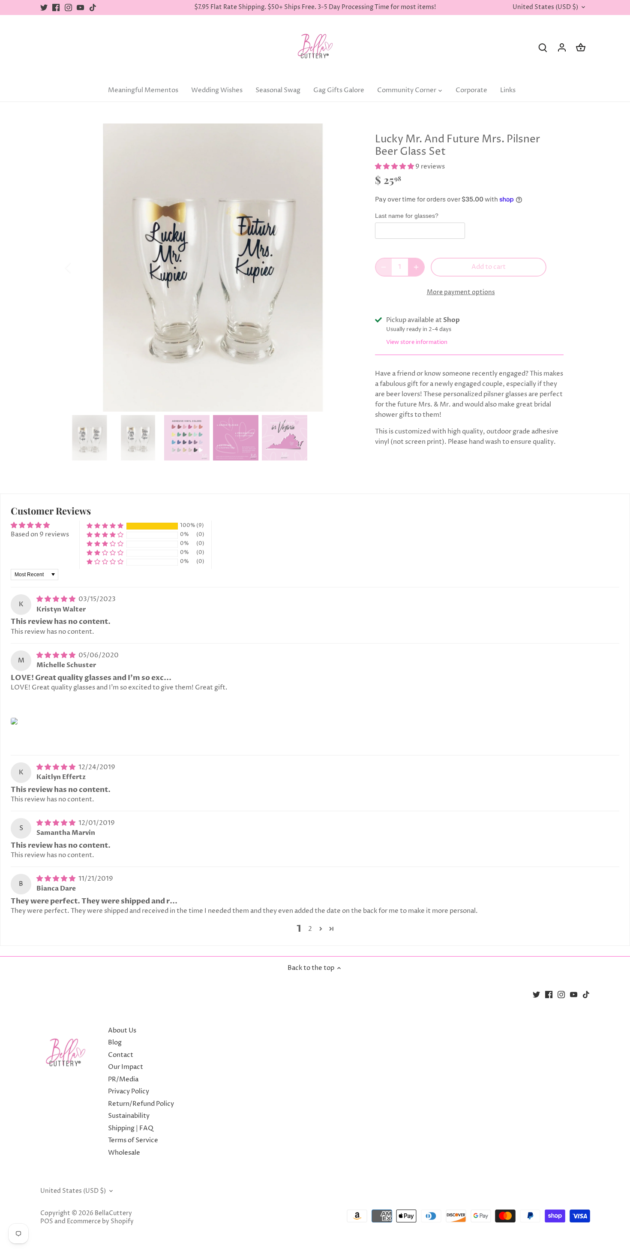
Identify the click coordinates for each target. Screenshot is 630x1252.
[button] (395, 166)
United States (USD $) (545, 7)
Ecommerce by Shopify (100, 1221)
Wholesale (124, 1152)
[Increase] (416, 267)
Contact (120, 1054)
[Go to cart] (581, 47)
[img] (56, 599)
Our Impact (125, 1066)
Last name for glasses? (406, 216)
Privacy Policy (128, 1091)
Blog (115, 1042)
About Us (122, 1030)
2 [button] (310, 928)
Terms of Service (133, 1140)
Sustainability (129, 1115)
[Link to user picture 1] (14, 721)
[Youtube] (80, 7)
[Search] (543, 47)
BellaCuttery (113, 1213)
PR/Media (123, 1079)
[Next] (341, 267)
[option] (210, 267)
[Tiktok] (92, 7)
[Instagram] (68, 7)
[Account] (561, 47)
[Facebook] (56, 7)
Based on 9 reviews (40, 534)
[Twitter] (44, 7)
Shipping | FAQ (130, 1128)
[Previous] (79, 267)
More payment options (461, 292)
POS (46, 1221)
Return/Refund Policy (141, 1103)
